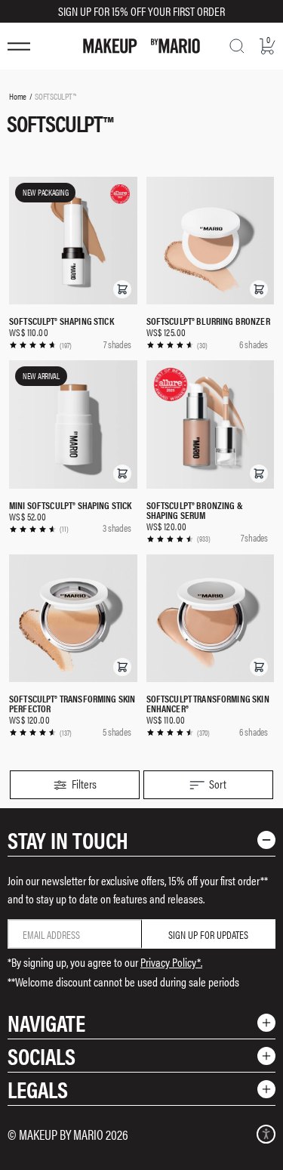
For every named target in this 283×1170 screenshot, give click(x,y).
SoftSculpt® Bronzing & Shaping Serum (194, 510)
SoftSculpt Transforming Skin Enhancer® (207, 703)
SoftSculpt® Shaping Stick (61, 321)
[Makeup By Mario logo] (141, 46)
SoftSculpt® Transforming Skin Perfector (72, 703)
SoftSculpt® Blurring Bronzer (208, 321)
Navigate (46, 1022)
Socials (41, 1055)
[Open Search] (237, 46)
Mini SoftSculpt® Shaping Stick (70, 505)
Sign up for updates (208, 934)
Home (17, 96)
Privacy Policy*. (171, 962)
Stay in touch (68, 839)
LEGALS (38, 1089)
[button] (122, 289)
